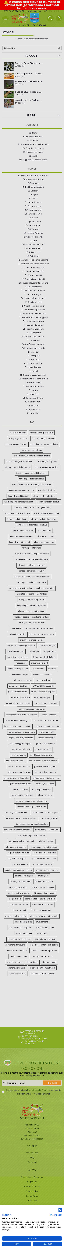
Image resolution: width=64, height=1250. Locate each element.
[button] (7, 1215)
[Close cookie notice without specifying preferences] (60, 1210)
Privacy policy (55, 1214)
